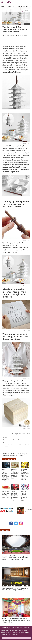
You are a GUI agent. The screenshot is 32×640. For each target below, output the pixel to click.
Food (2, 6)
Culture (8, 6)
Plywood (15, 439)
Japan (13, 445)
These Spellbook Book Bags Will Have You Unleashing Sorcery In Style (15, 496)
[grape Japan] (3, 454)
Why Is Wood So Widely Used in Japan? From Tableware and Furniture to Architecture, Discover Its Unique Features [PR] (16, 557)
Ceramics (5, 445)
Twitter (16, 523)
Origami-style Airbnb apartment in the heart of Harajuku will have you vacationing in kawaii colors (16, 620)
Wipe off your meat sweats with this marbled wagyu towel (5, 494)
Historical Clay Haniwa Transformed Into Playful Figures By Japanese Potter (15, 474)
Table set (26, 445)
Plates (21, 445)
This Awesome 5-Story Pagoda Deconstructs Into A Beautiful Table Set (14, 29)
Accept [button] (16, 637)
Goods (28, 6)
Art (14, 6)
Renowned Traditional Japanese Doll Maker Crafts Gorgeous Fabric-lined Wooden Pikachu (25, 474)
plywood (11, 162)
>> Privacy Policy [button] (13, 634)
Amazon (28, 111)
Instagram (21, 523)
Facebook (11, 523)
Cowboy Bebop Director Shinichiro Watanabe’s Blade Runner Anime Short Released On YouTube (5, 475)
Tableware (6, 446)
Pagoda (17, 445)
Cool (10, 445)
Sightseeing (21, 6)
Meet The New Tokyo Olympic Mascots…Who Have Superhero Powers (24, 496)
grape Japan (6, 2)
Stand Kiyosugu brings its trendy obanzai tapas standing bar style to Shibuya (15, 589)
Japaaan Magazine (7, 439)
